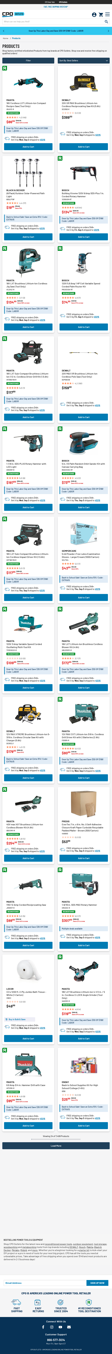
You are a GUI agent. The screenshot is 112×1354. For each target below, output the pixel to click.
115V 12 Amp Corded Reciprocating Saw (26, 904)
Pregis (66, 821)
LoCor (10, 988)
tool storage (100, 1244)
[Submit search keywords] (106, 21)
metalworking (29, 1247)
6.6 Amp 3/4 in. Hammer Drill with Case (25, 1085)
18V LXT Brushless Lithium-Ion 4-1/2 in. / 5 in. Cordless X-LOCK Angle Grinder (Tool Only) (83, 994)
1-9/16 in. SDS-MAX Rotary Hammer (79, 904)
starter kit (84, 1250)
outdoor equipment (83, 1244)
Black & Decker (15, 190)
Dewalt (66, 100)
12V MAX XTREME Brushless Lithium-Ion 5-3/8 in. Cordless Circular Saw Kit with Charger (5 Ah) (28, 737)
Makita (10, 100)
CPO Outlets (63, 2)
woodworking (11, 1247)
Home (5, 38)
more (35, 1250)
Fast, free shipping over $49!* (56, 7)
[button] (84, 61)
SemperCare (69, 550)
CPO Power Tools (50, 2)
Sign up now (97, 1282)
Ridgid (23, 1250)
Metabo (15, 1250)
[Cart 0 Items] (101, 15)
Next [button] (108, 31)
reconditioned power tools (58, 1244)
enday (65, 1082)
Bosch (65, 190)
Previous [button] (3, 31)
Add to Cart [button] (28, 146)
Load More (56, 1145)
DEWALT (73, 1247)
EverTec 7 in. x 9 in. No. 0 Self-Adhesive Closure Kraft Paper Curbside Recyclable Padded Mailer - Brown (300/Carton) (82, 827)
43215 (42, 140)
